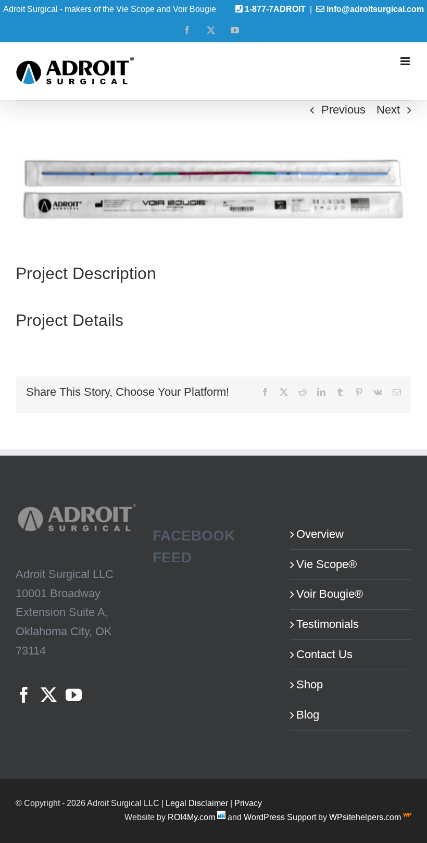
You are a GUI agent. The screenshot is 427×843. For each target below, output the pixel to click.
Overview (320, 533)
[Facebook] (24, 695)
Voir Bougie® (329, 593)
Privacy (248, 803)
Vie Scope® (326, 564)
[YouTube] (74, 695)
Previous (343, 109)
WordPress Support (280, 817)
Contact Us (324, 654)
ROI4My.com (191, 817)
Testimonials (327, 624)
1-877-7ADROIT (275, 9)
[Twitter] (49, 695)
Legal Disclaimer (197, 803)
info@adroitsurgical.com (375, 9)
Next (388, 109)
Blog (307, 714)
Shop (309, 684)
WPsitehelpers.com (366, 817)
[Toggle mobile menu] (405, 61)
